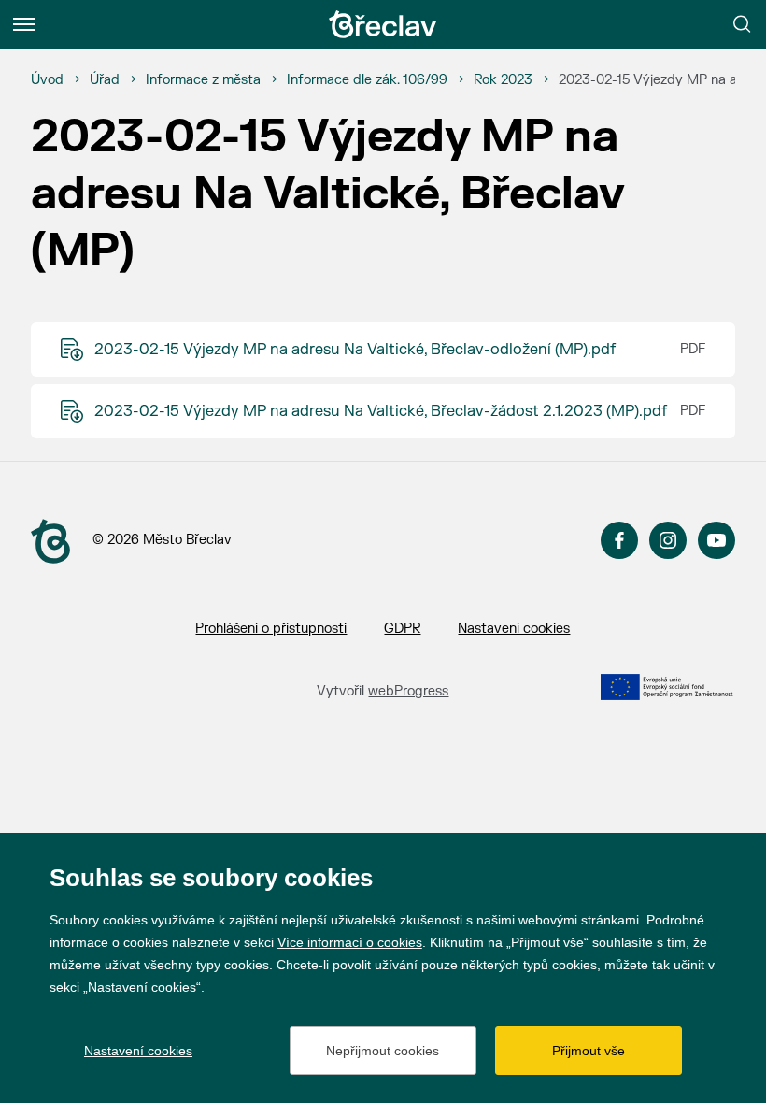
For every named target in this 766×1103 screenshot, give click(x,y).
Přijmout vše (588, 1050)
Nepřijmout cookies (382, 1050)
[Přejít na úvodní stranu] (50, 541)
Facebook (619, 540)
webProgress (408, 691)
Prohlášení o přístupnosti (271, 629)
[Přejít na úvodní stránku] (383, 24)
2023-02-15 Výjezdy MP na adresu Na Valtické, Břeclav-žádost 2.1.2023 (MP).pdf (380, 411)
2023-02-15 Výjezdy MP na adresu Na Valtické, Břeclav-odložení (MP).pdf (355, 349)
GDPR (402, 629)
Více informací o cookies (349, 942)
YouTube (716, 540)
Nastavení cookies (514, 629)
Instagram (668, 540)
